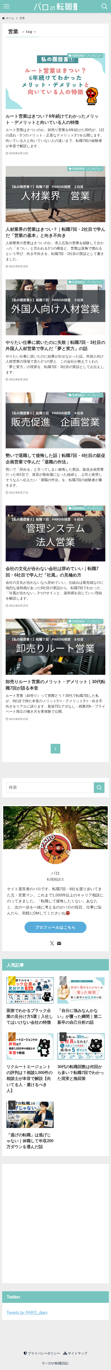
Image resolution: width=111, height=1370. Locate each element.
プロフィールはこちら (55, 927)
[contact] (59, 943)
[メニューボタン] (6, 6)
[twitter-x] (52, 943)
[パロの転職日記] (55, 6)
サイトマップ (77, 1353)
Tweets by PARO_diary (27, 1312)
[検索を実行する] (99, 787)
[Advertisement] (55, 1223)
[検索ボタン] (104, 6)
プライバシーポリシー (43, 1353)
